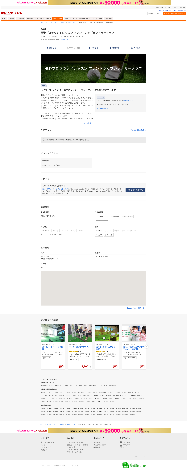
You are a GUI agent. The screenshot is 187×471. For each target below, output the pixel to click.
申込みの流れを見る (137, 130)
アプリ (94, 18)
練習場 (48, 18)
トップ (4, 18)
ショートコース (84, 18)
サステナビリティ (75, 465)
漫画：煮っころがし (74, 452)
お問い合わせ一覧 (59, 465)
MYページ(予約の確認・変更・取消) (174, 13)
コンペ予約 (20, 18)
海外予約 (30, 18)
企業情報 (97, 442)
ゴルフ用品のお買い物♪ (75, 442)
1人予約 (11, 18)
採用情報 (97, 447)
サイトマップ (182, 10)
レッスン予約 (57, 18)
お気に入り (159, 13)
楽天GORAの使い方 (165, 10)
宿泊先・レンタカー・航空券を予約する (77, 446)
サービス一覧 (45, 465)
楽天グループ (160, 7)
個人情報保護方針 (100, 445)
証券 (169, 7)
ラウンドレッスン (71, 18)
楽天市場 (182, 7)
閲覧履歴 (150, 13)
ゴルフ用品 (108, 18)
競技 (100, 18)
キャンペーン (39, 18)
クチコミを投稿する (135, 190)
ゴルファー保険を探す (75, 449)
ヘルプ (174, 10)
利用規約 (44, 450)
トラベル (175, 7)
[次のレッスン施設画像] (146, 346)
